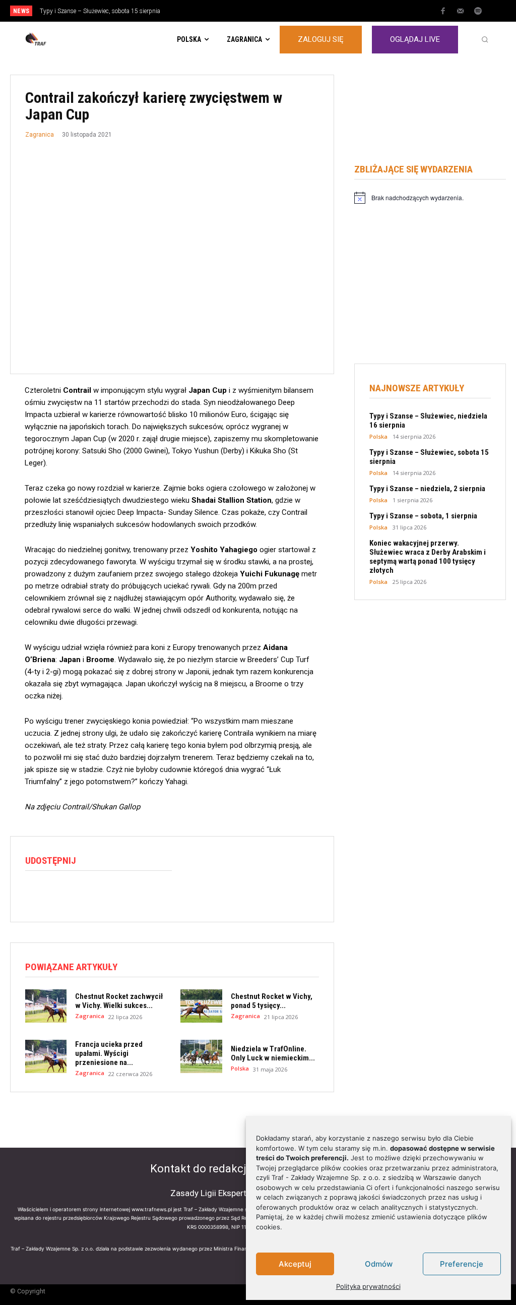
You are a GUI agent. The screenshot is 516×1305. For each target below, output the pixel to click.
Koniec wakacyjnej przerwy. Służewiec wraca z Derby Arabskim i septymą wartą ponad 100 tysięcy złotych (427, 557)
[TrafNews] (64, 39)
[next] (284, 11)
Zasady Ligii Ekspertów (214, 1193)
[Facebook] (442, 11)
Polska (240, 1068)
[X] (58, 893)
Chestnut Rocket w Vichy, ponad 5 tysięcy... (271, 1001)
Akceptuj (295, 1264)
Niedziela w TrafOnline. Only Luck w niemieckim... (273, 1053)
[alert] (430, 198)
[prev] (268, 11)
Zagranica (39, 135)
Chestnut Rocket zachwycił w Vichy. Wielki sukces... (119, 1001)
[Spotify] (478, 11)
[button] (484, 39)
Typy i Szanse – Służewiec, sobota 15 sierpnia (100, 11)
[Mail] (460, 11)
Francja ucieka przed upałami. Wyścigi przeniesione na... (109, 1053)
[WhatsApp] (82, 893)
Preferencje (461, 1264)
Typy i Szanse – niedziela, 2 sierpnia (427, 488)
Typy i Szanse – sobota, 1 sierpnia (423, 515)
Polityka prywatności (368, 1286)
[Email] (105, 893)
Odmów (379, 1264)
